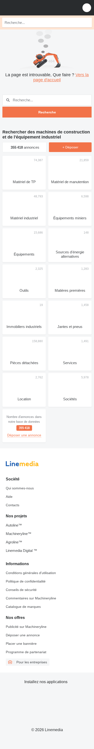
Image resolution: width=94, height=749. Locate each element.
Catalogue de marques (23, 607)
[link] (24, 425)
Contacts (12, 505)
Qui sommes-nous (20, 488)
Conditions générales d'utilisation (31, 573)
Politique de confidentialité (26, 581)
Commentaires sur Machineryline (31, 598)
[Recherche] (87, 22)
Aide (9, 497)
